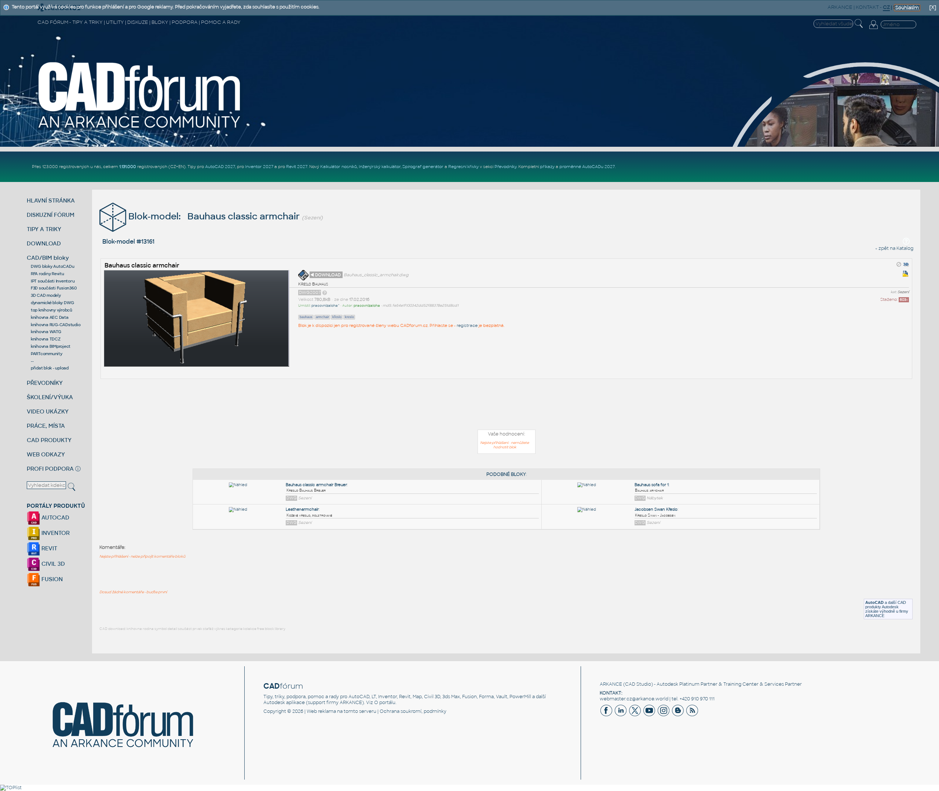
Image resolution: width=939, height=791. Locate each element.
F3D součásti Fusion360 (54, 288)
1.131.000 (127, 166)
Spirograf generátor (422, 166)
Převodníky (505, 166)
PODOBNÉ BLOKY (506, 474)
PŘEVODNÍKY (45, 382)
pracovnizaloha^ (325, 305)
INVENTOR (55, 532)
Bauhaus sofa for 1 (652, 484)
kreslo (349, 317)
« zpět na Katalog (894, 248)
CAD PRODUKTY (49, 440)
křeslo (336, 317)
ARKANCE (611, 684)
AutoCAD (874, 602)
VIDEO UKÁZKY (48, 411)
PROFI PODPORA (50, 468)
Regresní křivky (463, 166)
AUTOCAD (54, 517)
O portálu (384, 703)
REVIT (48, 548)
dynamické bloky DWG (52, 302)
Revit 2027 (296, 166)
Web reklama (321, 711)
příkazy (547, 166)
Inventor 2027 (259, 166)
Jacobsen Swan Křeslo (656, 509)
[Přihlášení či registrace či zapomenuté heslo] (873, 29)
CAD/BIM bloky (48, 257)
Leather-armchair (302, 509)
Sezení (903, 292)
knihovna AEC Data (50, 317)
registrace (467, 325)
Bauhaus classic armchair (142, 265)
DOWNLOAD (44, 243)
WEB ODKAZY (46, 454)
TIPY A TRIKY (44, 229)
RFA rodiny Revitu (47, 273)
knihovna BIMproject (50, 346)
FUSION (51, 579)
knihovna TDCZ (46, 339)
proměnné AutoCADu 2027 (587, 166)
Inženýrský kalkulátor (380, 166)
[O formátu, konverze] (324, 292)
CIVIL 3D (52, 563)
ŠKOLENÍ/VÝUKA (50, 397)
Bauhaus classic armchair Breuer (316, 484)
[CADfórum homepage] (140, 129)
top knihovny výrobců (51, 310)
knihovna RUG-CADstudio (56, 324)
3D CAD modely (46, 295)
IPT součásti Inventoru (53, 281)
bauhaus (306, 317)
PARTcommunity (46, 353)
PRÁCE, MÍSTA (46, 425)
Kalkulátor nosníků (338, 166)
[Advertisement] (506, 405)
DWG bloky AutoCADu (52, 266)
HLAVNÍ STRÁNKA (51, 200)
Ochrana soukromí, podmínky (413, 711)
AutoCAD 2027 (220, 166)
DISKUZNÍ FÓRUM (50, 214)
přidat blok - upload (50, 368)
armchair (322, 317)
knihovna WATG (46, 331)
